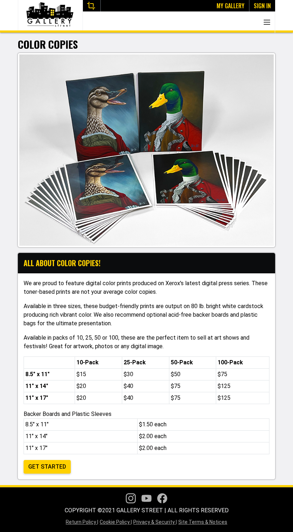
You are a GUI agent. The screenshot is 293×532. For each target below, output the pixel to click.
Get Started (47, 466)
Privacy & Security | (155, 522)
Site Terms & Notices (202, 522)
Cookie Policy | (116, 522)
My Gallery (230, 5)
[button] (267, 22)
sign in (262, 5)
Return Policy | (82, 522)
